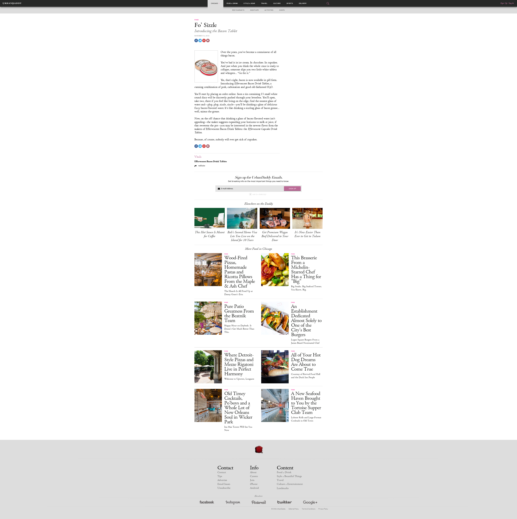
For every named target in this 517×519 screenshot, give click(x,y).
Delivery (303, 3)
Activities (269, 10)
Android (254, 488)
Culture (277, 3)
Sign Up (503, 3)
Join (252, 480)
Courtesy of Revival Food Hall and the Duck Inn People (305, 376)
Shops (282, 10)
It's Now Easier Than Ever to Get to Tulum (307, 234)
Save (204, 40)
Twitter (284, 503)
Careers (254, 476)
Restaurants (238, 10)
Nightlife (254, 10)
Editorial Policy (294, 509)
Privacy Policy (323, 509)
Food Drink (232, 3)
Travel (264, 3)
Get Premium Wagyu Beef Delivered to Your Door (274, 236)
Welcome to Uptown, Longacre (239, 379)
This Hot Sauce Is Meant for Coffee (209, 234)
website (201, 165)
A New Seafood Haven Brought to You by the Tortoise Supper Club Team (306, 403)
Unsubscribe (223, 488)
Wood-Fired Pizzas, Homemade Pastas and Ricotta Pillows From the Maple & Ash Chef (239, 272)
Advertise (222, 480)
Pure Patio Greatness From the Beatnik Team (239, 313)
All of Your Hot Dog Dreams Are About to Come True (306, 362)
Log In (511, 3)
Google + (310, 503)
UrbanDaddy (12, 3)
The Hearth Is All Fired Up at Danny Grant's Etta (238, 293)
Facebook (207, 503)
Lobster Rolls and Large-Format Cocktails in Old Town (306, 419)
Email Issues (223, 484)
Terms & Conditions (308, 509)
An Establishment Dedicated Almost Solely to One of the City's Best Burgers (306, 320)
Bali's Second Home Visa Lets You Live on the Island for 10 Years (242, 236)
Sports (290, 3)
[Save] (208, 40)
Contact (221, 472)
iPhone (253, 484)
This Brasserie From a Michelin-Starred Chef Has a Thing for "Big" (306, 270)
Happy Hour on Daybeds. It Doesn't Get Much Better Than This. (239, 329)
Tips (219, 476)
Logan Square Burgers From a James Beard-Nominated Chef (305, 341)
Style (249, 3)
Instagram (233, 503)
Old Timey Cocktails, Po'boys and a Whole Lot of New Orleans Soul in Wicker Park (238, 407)
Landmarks (283, 488)
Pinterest (258, 503)
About (253, 472)
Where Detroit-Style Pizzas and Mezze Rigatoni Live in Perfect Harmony (239, 364)
